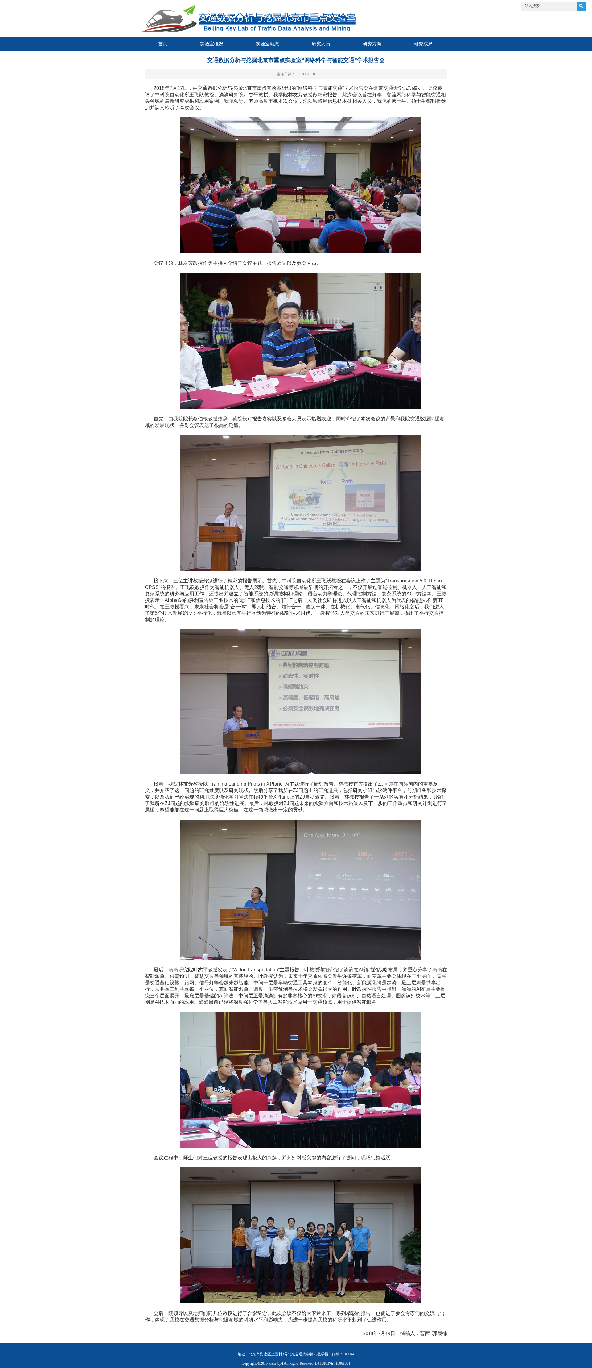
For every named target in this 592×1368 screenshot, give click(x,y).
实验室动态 (267, 43)
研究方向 (372, 43)
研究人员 (321, 43)
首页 (162, 43)
